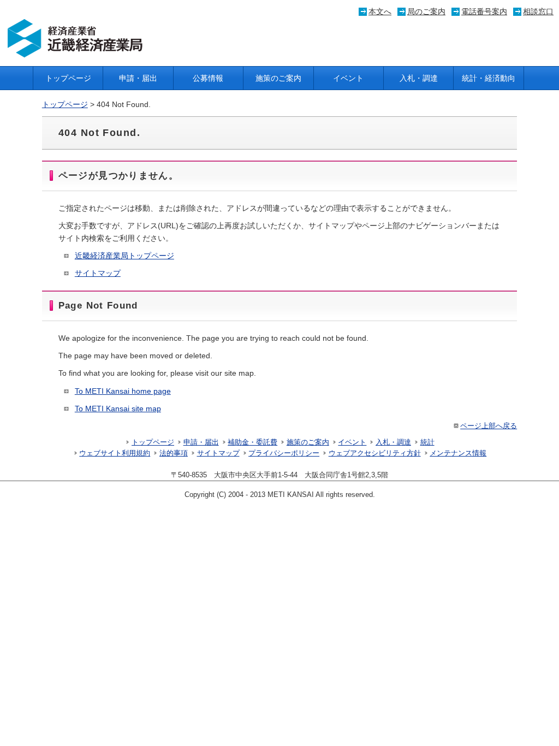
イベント (348, 78)
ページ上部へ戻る (488, 426)
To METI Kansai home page (123, 391)
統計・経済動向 (488, 78)
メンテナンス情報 (458, 453)
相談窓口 (538, 11)
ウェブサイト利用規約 (114, 453)
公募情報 (208, 78)
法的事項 (173, 453)
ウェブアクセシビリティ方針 (375, 453)
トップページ (68, 78)
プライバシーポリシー (283, 453)
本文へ (379, 11)
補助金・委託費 (252, 442)
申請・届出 (138, 78)
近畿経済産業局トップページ (124, 255)
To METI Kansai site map (118, 408)
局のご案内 (426, 11)
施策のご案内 (278, 78)
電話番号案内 (484, 11)
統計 (427, 442)
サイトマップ (98, 273)
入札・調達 (419, 78)
